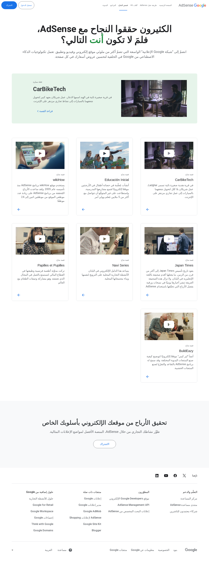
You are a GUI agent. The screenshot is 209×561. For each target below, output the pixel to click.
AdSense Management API (133, 504)
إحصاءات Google (43, 517)
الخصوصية (163, 550)
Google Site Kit (92, 524)
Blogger (96, 530)
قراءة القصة (46, 111)
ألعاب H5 (133, 5)
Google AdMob (92, 511)
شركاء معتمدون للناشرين (183, 511)
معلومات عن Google (142, 550)
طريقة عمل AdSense (148, 5)
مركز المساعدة (189, 498)
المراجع (113, 5)
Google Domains (43, 530)
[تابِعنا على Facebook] (175, 476)
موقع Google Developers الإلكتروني (129, 498)
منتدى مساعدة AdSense (183, 504)
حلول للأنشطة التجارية (41, 498)
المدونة (105, 5)
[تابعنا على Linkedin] (157, 476)
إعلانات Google (92, 498)
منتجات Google (118, 550)
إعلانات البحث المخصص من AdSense (128, 511)
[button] (73, 110)
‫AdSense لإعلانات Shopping (85, 517)
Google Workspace (42, 511)
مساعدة (62, 550)
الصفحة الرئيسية (165, 5)
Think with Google (42, 524)
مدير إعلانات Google (90, 504)
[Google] (191, 550)
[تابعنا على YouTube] (166, 476)
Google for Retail (43, 504)
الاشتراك (9, 5)
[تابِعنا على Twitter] (184, 476)
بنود (175, 550)
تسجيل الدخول (26, 5)
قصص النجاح (123, 5)
